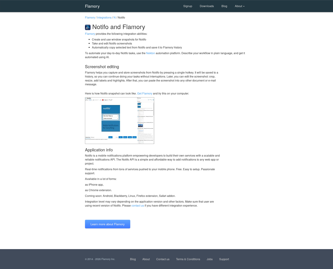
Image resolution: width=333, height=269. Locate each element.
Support (224, 259)
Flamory (92, 6)
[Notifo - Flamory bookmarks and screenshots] (152, 120)
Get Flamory (144, 93)
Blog (224, 6)
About (239, 6)
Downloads (207, 6)
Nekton (150, 53)
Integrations (104, 17)
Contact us (162, 259)
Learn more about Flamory (108, 224)
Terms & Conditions (188, 259)
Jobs (210, 259)
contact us (137, 205)
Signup (187, 6)
